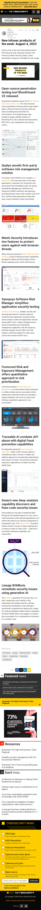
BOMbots (8, 598)
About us (25, 900)
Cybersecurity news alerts (17, 854)
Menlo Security (25, 653)
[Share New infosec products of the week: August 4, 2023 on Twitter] (29, 30)
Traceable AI (7, 660)
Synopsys (23, 656)
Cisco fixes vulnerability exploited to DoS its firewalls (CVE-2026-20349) (19, 795)
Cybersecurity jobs (14, 863)
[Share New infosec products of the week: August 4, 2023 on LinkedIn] (33, 30)
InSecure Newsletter (15, 847)
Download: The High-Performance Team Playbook (17, 702)
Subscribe (34, 881)
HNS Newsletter (13, 840)
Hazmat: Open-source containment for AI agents (18, 688)
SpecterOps (14, 656)
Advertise (32, 900)
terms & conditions (11, 888)
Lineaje (15, 653)
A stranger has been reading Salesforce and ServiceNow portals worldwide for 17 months (19, 811)
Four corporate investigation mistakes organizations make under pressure (18, 803)
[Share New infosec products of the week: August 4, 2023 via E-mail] (37, 30)
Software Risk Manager (11, 312)
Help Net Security (30, 897)
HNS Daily (10, 833)
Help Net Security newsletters (16, 2)
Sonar (5, 656)
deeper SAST (25, 523)
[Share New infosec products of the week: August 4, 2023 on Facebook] (26, 30)
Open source (11, 872)
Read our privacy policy (13, 900)
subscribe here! (30, 7)
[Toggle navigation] (38, 12)
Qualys (35, 653)
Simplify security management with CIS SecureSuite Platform (19, 758)
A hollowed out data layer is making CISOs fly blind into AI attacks (20, 780)
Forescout (6, 653)
